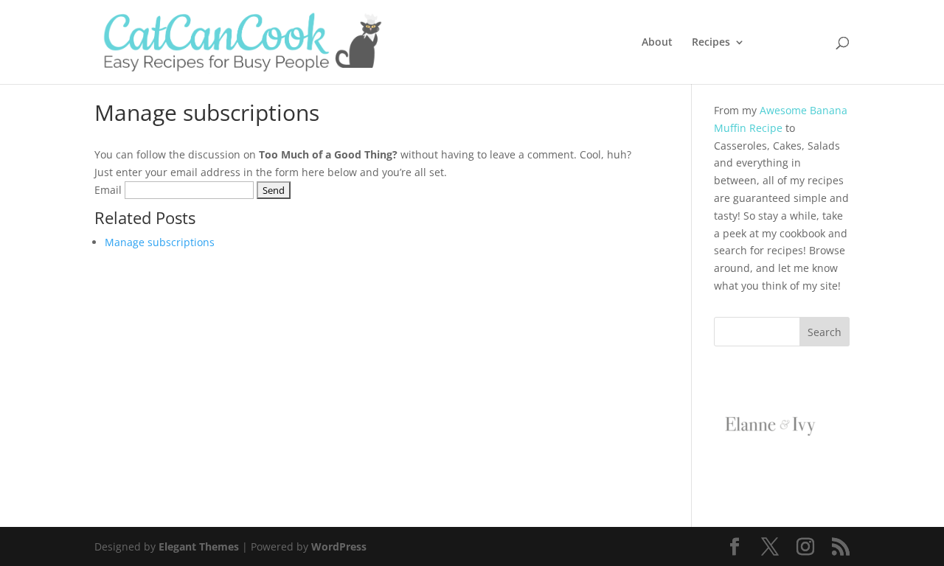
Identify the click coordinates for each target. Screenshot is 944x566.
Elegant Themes (199, 546)
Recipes (711, 43)
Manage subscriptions (160, 242)
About (657, 43)
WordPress (339, 546)
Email (108, 190)
